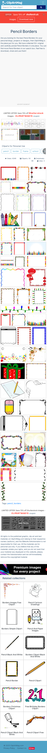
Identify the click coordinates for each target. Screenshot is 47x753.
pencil (6, 151)
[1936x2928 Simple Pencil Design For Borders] (40, 461)
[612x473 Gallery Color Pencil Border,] (36, 249)
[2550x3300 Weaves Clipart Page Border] (8, 297)
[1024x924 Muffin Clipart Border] (36, 372)
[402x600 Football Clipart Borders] (24, 337)
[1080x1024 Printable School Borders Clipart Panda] (35, 442)
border (16, 151)
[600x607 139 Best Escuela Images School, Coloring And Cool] (8, 174)
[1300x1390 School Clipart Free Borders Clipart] (26, 461)
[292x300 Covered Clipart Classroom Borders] (19, 321)
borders (17, 503)
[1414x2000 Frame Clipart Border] (39, 337)
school (35, 151)
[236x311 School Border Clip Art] (40, 220)
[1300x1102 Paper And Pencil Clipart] (13, 390)
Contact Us (21, 748)
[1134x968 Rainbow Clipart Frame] (13, 278)
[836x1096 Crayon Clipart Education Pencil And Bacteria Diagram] (6, 249)
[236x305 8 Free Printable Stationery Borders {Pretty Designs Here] (6, 188)
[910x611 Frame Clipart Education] (36, 188)
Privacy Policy (9, 748)
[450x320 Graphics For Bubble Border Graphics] (13, 355)
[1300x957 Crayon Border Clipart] (36, 321)
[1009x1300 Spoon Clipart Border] (6, 475)
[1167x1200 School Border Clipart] (9, 461)
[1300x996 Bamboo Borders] (36, 235)
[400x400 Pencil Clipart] (9, 408)
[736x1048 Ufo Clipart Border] (7, 203)
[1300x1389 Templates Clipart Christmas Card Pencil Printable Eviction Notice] (36, 278)
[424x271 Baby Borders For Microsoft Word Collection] (31, 203)
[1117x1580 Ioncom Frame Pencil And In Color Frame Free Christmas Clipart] (27, 220)
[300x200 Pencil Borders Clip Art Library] (36, 262)
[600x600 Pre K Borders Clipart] (11, 442)
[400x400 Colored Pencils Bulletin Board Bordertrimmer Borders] (18, 188)
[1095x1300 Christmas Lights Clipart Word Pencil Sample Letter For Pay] (20, 262)
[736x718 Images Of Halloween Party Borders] (37, 355)
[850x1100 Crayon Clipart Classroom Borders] (8, 337)
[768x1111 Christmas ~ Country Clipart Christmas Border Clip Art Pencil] (5, 321)
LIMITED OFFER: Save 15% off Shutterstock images (23, 510)
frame (25, 151)
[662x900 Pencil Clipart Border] (23, 174)
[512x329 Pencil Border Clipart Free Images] (32, 408)
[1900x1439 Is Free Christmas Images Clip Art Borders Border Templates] (13, 372)
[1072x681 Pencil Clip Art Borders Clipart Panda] (14, 424)
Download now (26, 19)
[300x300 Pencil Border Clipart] (36, 390)
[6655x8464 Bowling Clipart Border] (23, 297)
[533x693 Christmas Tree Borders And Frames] (39, 297)
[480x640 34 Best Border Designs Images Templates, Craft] (19, 235)
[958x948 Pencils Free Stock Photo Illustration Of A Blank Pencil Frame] (37, 424)
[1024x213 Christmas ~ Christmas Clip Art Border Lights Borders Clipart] (23, 310)
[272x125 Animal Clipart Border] (30, 475)
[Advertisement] (23, 78)
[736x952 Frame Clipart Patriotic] (19, 249)
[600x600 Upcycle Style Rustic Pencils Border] (7, 262)
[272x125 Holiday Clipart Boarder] (23, 492)
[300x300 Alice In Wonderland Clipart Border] (38, 174)
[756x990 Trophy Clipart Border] (6, 235)
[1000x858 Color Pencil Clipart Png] (10, 220)
